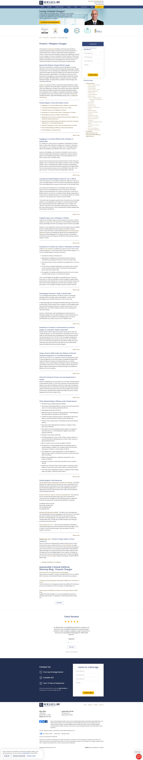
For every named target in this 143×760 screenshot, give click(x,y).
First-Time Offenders (93, 128)
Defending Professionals (94, 129)
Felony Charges (91, 86)
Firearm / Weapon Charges (94, 97)
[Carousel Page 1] (66, 642)
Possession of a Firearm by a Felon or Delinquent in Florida (59, 112)
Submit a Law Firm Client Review (71, 651)
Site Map (95, 704)
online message (50, 556)
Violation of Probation (93, 117)
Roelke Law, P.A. (45, 539)
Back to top (76, 135)
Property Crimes (92, 105)
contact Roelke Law (68, 545)
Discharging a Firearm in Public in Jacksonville (55, 114)
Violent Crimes (91, 96)
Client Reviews (84, 7)
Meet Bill (49, 7)
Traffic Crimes (91, 93)
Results (69, 7)
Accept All (6, 756)
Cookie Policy (57, 733)
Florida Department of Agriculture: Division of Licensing (55, 482)
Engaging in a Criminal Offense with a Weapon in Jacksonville (59, 105)
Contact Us (99, 7)
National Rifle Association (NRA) (48, 512)
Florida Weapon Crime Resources (51, 130)
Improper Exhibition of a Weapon (51, 562)
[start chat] (139, 756)
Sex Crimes (90, 102)
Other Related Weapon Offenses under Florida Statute (57, 127)
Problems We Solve (59, 7)
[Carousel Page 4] (74, 642)
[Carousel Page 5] (77, 642)
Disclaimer (90, 704)
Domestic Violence (92, 94)
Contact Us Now (93, 74)
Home (42, 7)
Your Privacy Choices (48, 733)
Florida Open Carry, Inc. (46, 524)
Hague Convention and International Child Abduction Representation (93, 134)
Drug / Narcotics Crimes (94, 89)
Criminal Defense (53, 37)
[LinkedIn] (43, 721)
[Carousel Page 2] (68, 642)
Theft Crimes (91, 104)
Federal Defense (92, 88)
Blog (92, 7)
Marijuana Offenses (92, 91)
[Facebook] (40, 721)
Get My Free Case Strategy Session (50, 22)
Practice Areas (46, 37)
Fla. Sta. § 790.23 (47, 248)
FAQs (76, 7)
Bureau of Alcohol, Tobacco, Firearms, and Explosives (54, 495)
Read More (59, 602)
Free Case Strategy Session (96, 1)
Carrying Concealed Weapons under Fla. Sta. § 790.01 (56, 107)
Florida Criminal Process (94, 85)
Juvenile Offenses (92, 110)
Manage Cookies (65, 733)
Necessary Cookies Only (19, 756)
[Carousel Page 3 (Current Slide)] (71, 642)
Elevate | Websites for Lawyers (94, 747)
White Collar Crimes (93, 115)
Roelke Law (42, 85)
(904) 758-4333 (99, 3)
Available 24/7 (100, 4)
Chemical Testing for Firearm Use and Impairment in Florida (59, 125)
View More (71, 647)
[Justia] (46, 721)
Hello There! (137, 752)
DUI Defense (89, 131)
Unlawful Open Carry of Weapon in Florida (54, 110)
